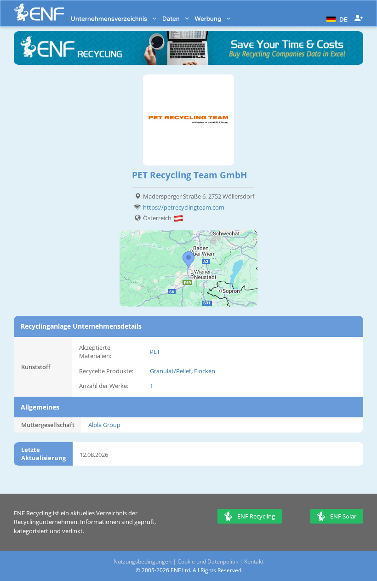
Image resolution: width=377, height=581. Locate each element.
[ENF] (39, 12)
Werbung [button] (208, 18)
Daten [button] (171, 18)
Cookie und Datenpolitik (207, 561)
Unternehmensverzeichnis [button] (110, 18)
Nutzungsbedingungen (142, 561)
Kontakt (253, 561)
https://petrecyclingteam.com (183, 207)
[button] (336, 18)
